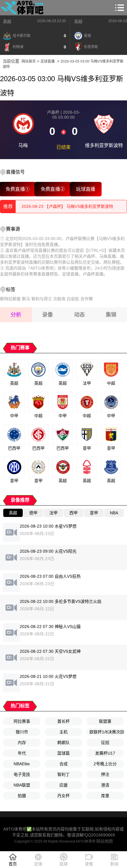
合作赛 (86, 298)
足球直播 (47, 61)
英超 (7, 21)
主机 (63, 732)
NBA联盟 (22, 785)
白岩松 (73, 298)
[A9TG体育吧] (23, 7)
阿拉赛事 (22, 721)
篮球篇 (63, 753)
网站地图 (104, 841)
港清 (105, 785)
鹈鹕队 (63, 742)
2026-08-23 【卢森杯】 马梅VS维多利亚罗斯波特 (67, 210)
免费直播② (52, 189)
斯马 (26, 298)
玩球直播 (85, 189)
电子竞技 (22, 774)
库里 (105, 795)
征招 (105, 742)
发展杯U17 (105, 753)
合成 (63, 763)
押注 (105, 774)
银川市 (22, 732)
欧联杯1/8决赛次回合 (106, 732)
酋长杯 (63, 721)
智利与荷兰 (41, 298)
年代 (22, 753)
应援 (63, 785)
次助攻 (59, 298)
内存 (22, 742)
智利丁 (63, 774)
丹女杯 (63, 795)
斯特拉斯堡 (10, 298)
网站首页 (29, 61)
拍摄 (22, 795)
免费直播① (17, 189)
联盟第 (105, 721)
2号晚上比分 (105, 763)
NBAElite (22, 763)
